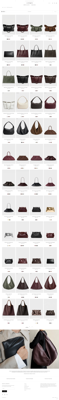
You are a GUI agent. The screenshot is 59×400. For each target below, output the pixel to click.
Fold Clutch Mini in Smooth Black (9, 268)
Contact (25, 383)
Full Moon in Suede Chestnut (36, 139)
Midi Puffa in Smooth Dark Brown (36, 268)
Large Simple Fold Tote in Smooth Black (22, 87)
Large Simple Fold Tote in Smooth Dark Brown (50, 87)
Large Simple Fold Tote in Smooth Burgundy (36, 87)
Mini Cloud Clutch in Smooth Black (36, 190)
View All (15, 366)
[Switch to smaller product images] (3, 11)
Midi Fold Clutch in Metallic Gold (50, 216)
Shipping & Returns (26, 386)
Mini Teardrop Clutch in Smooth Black (50, 268)
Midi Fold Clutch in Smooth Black (36, 216)
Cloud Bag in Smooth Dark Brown (9, 190)
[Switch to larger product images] (1, 11)
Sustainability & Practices (27, 388)
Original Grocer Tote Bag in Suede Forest (9, 87)
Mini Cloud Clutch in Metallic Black (8, 216)
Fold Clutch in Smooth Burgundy (23, 242)
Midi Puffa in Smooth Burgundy (22, 268)
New (44, 366)
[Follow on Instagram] (4, 394)
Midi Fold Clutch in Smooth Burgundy (22, 216)
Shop (5, 7)
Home (2, 7)
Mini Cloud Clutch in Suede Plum (50, 190)
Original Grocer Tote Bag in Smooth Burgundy (22, 61)
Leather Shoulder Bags (9, 7)
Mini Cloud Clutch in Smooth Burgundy (22, 190)
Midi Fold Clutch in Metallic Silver (9, 242)
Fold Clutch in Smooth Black (36, 242)
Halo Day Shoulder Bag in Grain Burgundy (50, 113)
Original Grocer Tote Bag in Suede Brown (50, 61)
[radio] (7, 39)
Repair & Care (26, 387)
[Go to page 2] (32, 326)
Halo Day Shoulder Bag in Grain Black (8, 139)
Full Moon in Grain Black (23, 139)
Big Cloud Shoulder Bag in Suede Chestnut (50, 139)
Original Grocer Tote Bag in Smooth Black (36, 61)
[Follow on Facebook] (2, 394)
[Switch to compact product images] (4, 11)
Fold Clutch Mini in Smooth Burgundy (50, 242)
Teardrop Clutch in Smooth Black (9, 61)
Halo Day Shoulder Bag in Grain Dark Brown (36, 113)
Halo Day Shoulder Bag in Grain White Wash (22, 113)
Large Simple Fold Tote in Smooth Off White (8, 113)
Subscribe (4, 391)
